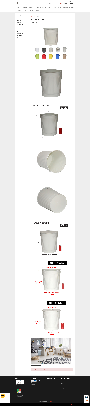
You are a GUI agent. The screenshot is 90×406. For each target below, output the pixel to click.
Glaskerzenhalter (38, 7)
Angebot (17, 7)
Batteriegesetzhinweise (64, 386)
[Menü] (88, 395)
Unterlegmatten (65, 7)
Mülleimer (31, 10)
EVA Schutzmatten (24, 7)
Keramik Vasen (18, 10)
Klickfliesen (44, 7)
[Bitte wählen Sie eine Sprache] (73, 1)
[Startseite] (31, 16)
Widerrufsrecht (63, 388)
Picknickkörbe (54, 7)
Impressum (62, 385)
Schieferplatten (25, 10)
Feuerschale (31, 7)
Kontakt (70, 1)
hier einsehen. (56, 382)
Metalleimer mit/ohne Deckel (36, 365)
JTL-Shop (72, 404)
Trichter (59, 7)
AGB (61, 381)
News (67, 1)
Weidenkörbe (71, 7)
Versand (51, 401)
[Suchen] (60, 3)
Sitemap (62, 383)
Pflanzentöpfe (37, 10)
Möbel (49, 7)
